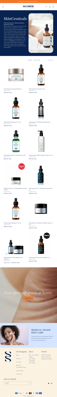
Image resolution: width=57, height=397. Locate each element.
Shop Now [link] (28, 298)
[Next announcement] (54, 1)
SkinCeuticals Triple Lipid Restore (13, 89)
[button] (3, 6)
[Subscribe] (29, 383)
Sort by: (30, 60)
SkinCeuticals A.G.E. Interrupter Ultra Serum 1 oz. (41, 189)
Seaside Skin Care (30, 395)
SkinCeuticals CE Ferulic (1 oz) (37, 89)
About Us (18, 358)
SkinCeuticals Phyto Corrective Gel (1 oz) (15, 155)
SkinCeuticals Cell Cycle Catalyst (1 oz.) (39, 257)
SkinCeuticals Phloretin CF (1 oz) (12, 122)
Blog (17, 355)
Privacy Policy (19, 370)
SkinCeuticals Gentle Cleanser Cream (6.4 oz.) (41, 155)
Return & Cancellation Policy (21, 366)
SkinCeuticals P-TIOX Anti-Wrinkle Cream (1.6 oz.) (41, 223)
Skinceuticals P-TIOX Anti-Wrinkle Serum (39, 122)
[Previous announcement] (2, 1)
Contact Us (19, 374)
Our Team (18, 362)
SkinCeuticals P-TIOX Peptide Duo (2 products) (13, 258)
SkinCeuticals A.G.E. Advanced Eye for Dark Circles (15, 189)
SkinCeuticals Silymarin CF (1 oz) (12, 223)
